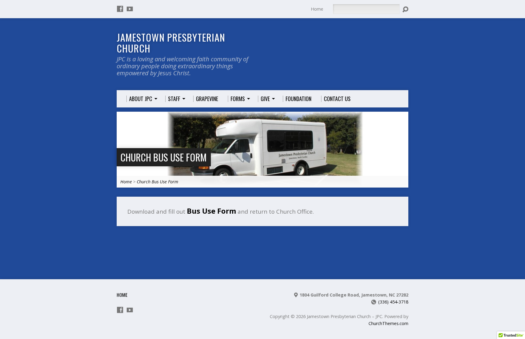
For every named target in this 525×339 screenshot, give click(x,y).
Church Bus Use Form (163, 157)
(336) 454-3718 (393, 302)
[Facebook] (120, 9)
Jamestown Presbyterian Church (171, 42)
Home (317, 9)
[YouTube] (130, 9)
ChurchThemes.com (388, 323)
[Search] (405, 9)
